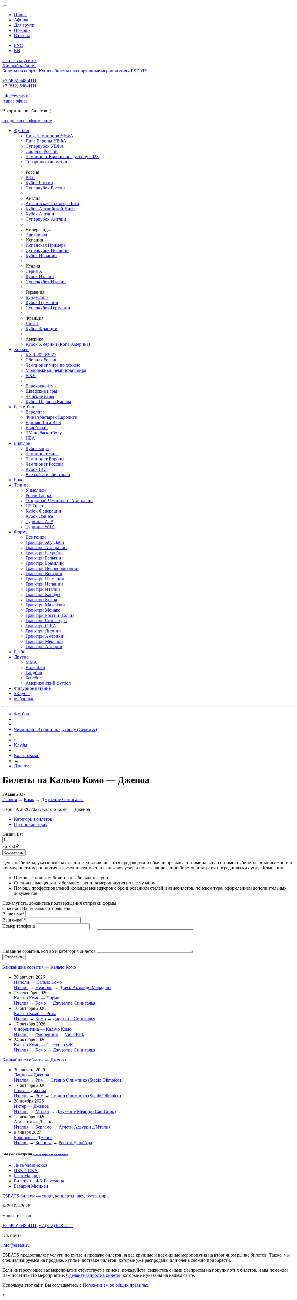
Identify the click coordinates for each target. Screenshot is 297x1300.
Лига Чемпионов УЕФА (49, 135)
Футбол (21, 130)
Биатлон (22, 443)
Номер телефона (18, 926)
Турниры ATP (39, 521)
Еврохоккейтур (41, 385)
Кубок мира (37, 448)
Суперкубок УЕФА (45, 146)
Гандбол (34, 672)
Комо (29, 799)
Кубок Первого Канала (48, 401)
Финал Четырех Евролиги (51, 417)
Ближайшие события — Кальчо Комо (39, 967)
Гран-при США (41, 625)
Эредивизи (36, 234)
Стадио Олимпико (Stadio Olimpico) (85, 1080)
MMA (31, 662)
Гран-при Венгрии (44, 573)
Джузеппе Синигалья (62, 799)
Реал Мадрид (27, 1175)
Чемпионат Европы (45, 458)
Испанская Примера (46, 245)
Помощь (22, 30)
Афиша (21, 19)
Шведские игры (41, 391)
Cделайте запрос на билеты (93, 1275)
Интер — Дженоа (31, 1106)
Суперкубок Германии (48, 307)
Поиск (20, 14)
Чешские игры (40, 396)
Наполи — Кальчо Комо (38, 982)
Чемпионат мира (42, 453)
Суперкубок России (45, 187)
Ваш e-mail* (14, 919)
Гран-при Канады (43, 594)
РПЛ (30, 177)
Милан (42, 1111)
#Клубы (22, 693)
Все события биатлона (48, 474)
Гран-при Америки (44, 636)
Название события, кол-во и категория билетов (49, 951)
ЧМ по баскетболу (44, 432)
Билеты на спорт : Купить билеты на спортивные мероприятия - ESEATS (75, 70)
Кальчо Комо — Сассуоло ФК (43, 1044)
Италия (9, 799)
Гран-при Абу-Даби (45, 542)
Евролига (35, 411)
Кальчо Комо (26, 755)
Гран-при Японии (43, 630)
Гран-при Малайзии (45, 604)
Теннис (21, 484)
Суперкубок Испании (47, 250)
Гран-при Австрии (44, 646)
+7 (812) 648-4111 (19, 85)
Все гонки (36, 537)
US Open (34, 505)
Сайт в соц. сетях (19, 60)
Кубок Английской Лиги (50, 208)
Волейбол (35, 667)
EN (17, 50)
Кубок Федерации (43, 511)
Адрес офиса (15, 100)
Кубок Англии (40, 213)
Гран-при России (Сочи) (50, 615)
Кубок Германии (42, 302)
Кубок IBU (36, 469)
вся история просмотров (50, 1154)
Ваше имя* (13, 913)
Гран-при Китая (41, 599)
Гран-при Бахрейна (45, 552)
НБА (30, 438)
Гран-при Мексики (44, 641)
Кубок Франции (41, 328)
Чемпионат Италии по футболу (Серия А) (55, 729)
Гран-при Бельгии (43, 557)
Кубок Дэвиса (39, 516)
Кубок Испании (41, 255)
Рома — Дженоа (30, 1090)
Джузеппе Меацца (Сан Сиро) (86, 1111)
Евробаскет (37, 427)
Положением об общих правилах (115, 1285)
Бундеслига (37, 297)
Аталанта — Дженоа (34, 1121)
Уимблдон (36, 490)
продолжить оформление (27, 120)
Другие (21, 656)
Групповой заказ (30, 824)
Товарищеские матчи (46, 161)
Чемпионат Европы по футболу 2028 (62, 156)
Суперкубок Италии (46, 281)
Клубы (20, 745)
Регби (20, 651)
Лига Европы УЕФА (46, 140)
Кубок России (39, 182)
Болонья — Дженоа (33, 1137)
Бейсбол (34, 677)
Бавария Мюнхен (31, 1186)
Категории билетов (33, 819)
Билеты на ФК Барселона (39, 1180)
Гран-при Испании (44, 584)
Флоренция (46, 1034)
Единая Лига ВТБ (43, 422)
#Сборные (24, 698)
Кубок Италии (40, 276)
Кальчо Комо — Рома (35, 1013)
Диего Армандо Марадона (85, 987)
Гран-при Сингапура (46, 620)
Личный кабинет (19, 65)
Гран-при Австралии (46, 547)
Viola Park (74, 1034)
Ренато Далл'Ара (75, 1142)
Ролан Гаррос (39, 495)
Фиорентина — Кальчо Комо (42, 1029)
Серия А (34, 271)
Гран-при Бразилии (45, 563)
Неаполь (43, 987)
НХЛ (31, 375)
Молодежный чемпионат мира (56, 370)
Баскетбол (24, 406)
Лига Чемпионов (31, 1165)
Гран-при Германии (45, 578)
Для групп (24, 25)
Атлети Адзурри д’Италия (85, 1127)
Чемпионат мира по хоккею (53, 365)
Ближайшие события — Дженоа (34, 1059)
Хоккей (21, 349)
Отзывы (22, 35)
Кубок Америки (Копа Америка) (58, 344)
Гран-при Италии (43, 589)
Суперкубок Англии (46, 219)
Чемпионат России (44, 464)
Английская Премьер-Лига (52, 203)
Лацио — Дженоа (31, 1074)
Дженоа (21, 765)
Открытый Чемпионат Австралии (59, 500)
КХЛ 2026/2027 (41, 354)
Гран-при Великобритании (52, 568)
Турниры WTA (40, 526)
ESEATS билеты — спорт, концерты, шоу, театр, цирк (55, 1195)
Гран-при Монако (43, 610)
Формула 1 (24, 531)
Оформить (14, 852)
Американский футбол (48, 683)
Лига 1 (32, 323)
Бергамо (43, 1127)
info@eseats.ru (16, 95)
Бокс (18, 479)
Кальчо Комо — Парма (36, 997)
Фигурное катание (32, 688)
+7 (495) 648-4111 (19, 80)
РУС (18, 45)
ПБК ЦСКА (26, 1170)
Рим (39, 1080)
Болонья (43, 1142)
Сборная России (42, 151)
